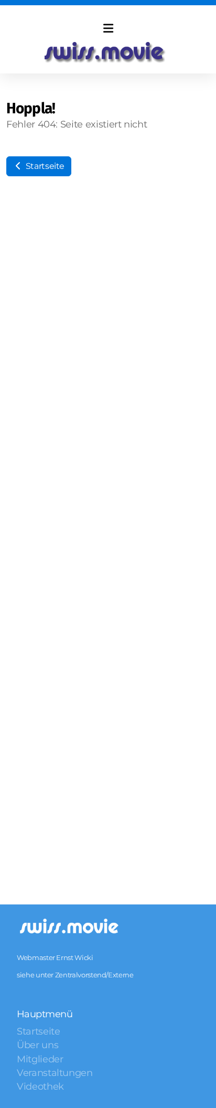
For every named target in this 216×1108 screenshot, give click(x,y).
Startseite (44, 166)
